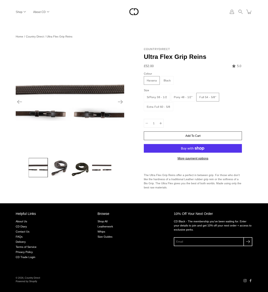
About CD (39, 12)
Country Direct (35, 36)
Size (146, 90)
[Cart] (249, 12)
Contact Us (22, 231)
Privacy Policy (24, 252)
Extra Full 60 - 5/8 (158, 106)
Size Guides (105, 236)
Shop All (103, 221)
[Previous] (20, 102)
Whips (101, 231)
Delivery (21, 241)
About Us (21, 221)
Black (167, 80)
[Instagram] (245, 280)
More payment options (193, 158)
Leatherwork (105, 226)
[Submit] (247, 241)
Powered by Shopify (26, 281)
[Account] (232, 12)
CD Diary (21, 226)
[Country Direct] (134, 12)
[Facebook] (250, 280)
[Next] (120, 102)
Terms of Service (26, 246)
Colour (148, 73)
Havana (152, 80)
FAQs (19, 236)
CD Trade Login (25, 257)
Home (19, 36)
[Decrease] (147, 123)
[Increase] (161, 123)
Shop (19, 12)
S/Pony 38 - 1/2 (157, 97)
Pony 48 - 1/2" (183, 97)
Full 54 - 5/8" (207, 97)
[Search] (240, 12)
